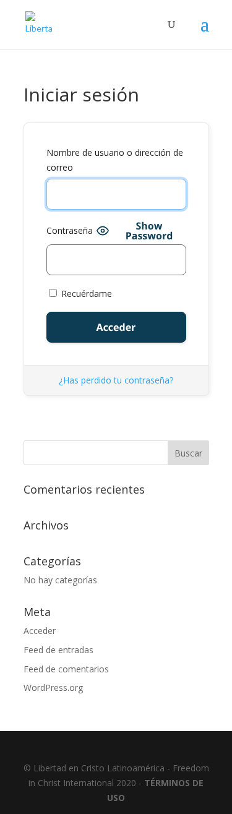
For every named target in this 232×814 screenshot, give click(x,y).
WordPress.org (53, 687)
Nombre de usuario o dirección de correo (114, 160)
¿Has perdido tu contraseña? (116, 380)
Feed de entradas (58, 650)
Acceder (40, 630)
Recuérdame (85, 293)
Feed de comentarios (66, 669)
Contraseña (69, 230)
